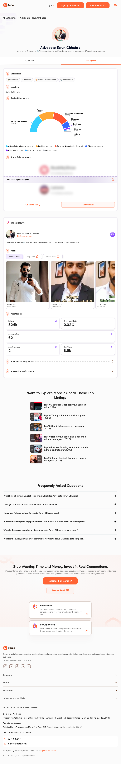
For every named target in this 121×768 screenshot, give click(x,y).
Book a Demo (96, 5)
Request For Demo (58, 580)
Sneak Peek (58, 590)
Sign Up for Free (68, 5)
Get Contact (88, 205)
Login (49, 5)
